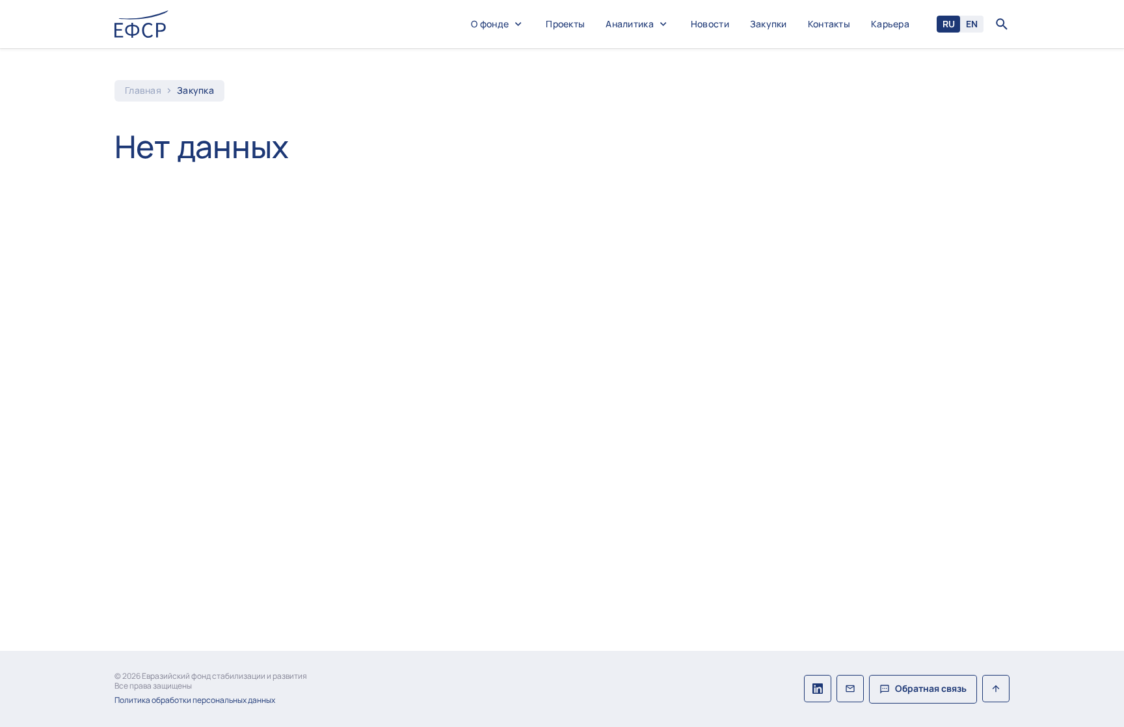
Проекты (565, 24)
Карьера (890, 24)
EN (972, 24)
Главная (143, 90)
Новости (710, 24)
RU (949, 24)
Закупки (768, 24)
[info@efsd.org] (850, 689)
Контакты (829, 24)
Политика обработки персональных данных (194, 700)
